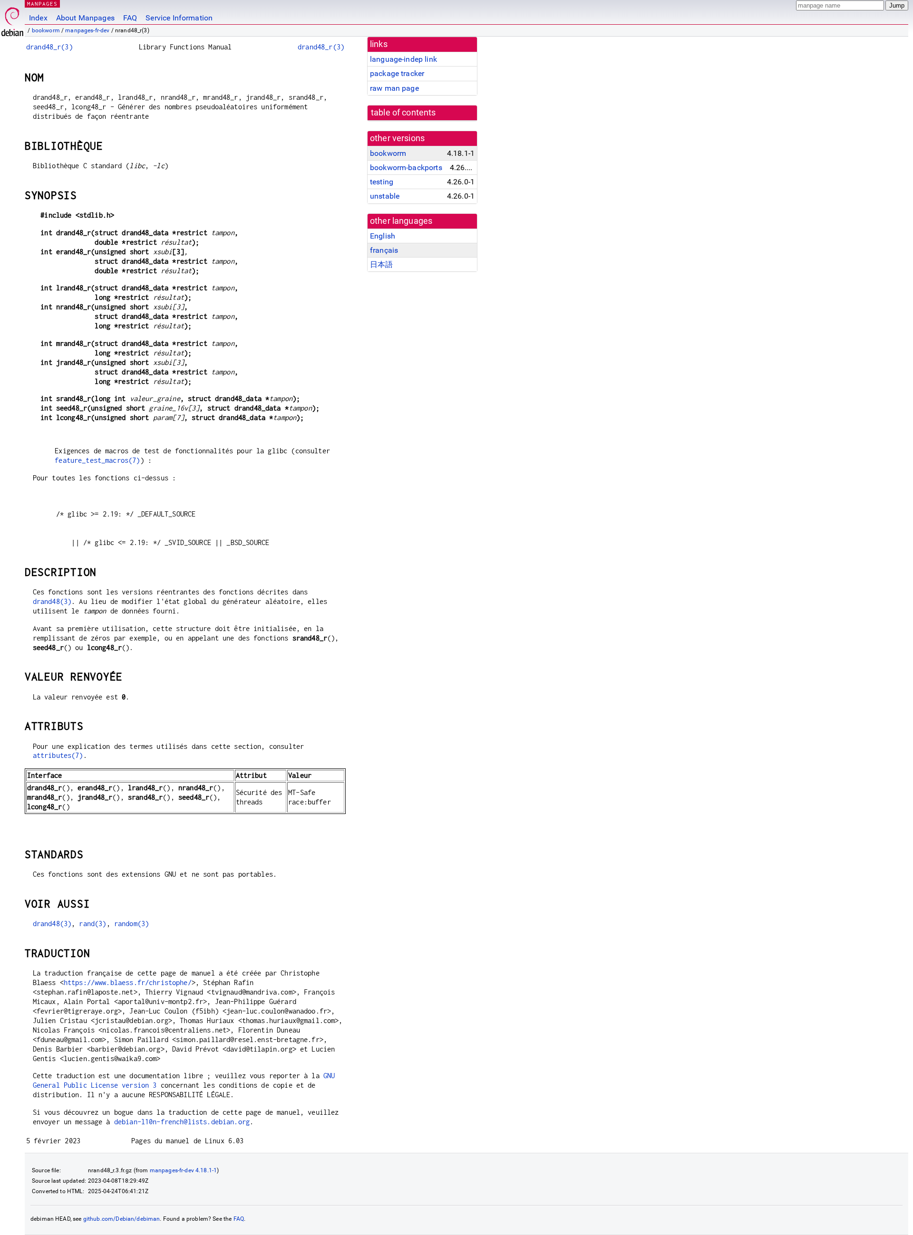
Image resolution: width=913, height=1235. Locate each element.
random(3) (131, 923)
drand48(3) (52, 601)
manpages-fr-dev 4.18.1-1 (183, 1170)
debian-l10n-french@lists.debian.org (182, 1122)
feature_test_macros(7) (97, 460)
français (384, 250)
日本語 (381, 264)
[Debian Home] (12, 19)
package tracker (397, 73)
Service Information (179, 17)
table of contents (403, 112)
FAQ (130, 17)
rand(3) (92, 923)
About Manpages (85, 17)
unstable (384, 196)
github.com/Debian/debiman (121, 1219)
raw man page (394, 88)
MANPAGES (42, 3)
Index (38, 17)
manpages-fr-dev (87, 30)
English (382, 235)
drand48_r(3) (49, 47)
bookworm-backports (406, 167)
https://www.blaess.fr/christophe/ (128, 982)
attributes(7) (58, 755)
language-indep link (403, 59)
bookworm (46, 30)
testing (381, 181)
